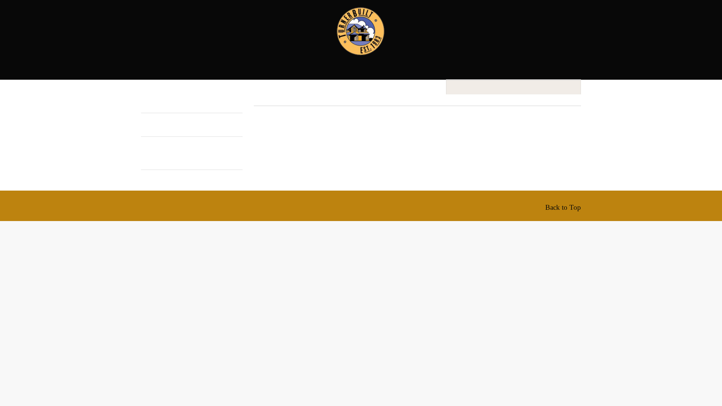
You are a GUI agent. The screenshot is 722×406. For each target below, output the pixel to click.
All (145, 153)
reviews (252, 64)
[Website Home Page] (361, 46)
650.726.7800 (560, 21)
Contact (504, 45)
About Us (224, 45)
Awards (446, 45)
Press (283, 64)
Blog (474, 45)
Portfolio (270, 45)
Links (541, 45)
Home (190, 45)
